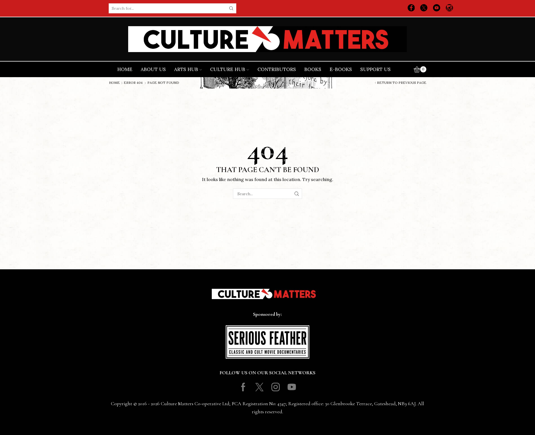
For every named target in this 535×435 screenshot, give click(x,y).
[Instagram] (449, 8)
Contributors (276, 69)
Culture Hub (227, 69)
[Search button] (231, 8)
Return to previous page (401, 82)
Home (124, 69)
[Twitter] (423, 8)
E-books (341, 69)
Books (312, 69)
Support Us (375, 69)
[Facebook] (411, 8)
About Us (153, 69)
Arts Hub (186, 69)
